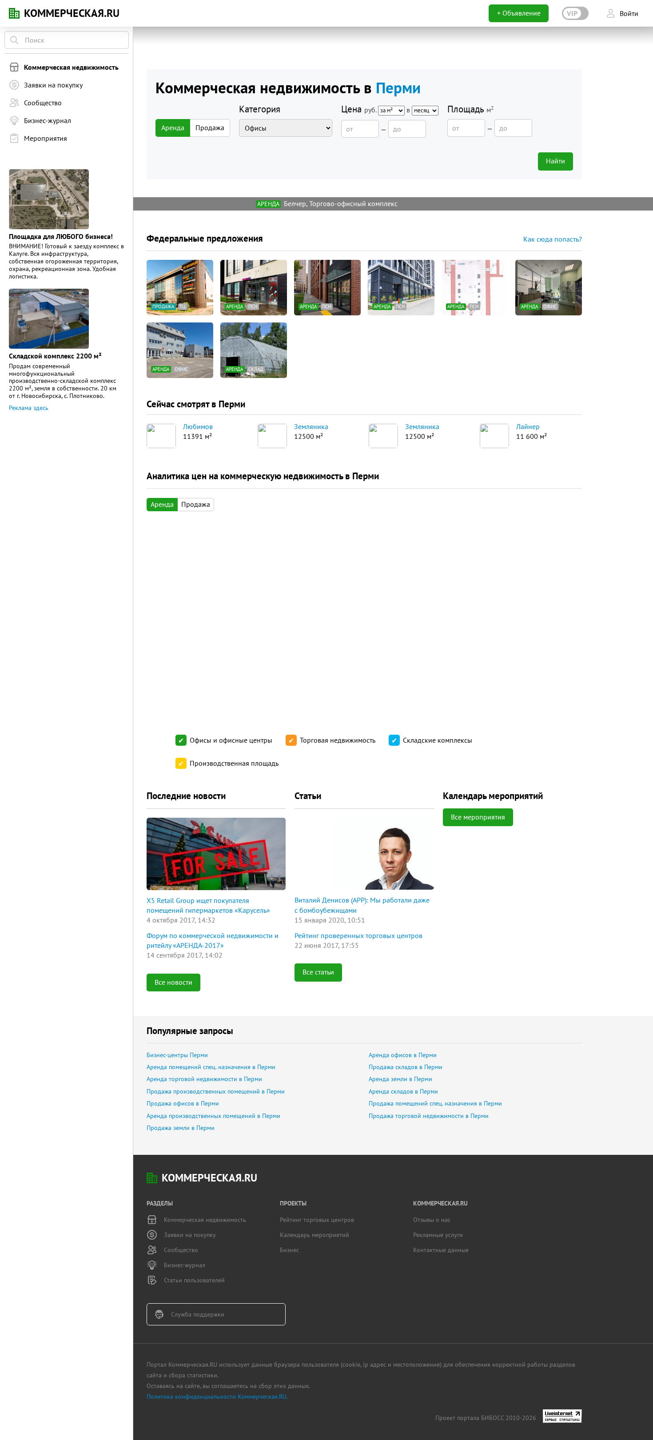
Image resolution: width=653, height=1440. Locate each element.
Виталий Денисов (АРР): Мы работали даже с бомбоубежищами (362, 904)
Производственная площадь (234, 763)
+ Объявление (519, 12)
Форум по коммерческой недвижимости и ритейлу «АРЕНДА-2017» (213, 940)
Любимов (198, 427)
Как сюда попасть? (552, 239)
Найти (555, 160)
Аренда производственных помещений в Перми (213, 1116)
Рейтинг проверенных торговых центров (358, 935)
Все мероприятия (478, 816)
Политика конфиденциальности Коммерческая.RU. (217, 1396)
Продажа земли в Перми (181, 1128)
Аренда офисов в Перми (403, 1055)
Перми (398, 87)
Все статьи (318, 971)
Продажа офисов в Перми (183, 1103)
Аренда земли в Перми (400, 1079)
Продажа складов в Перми (405, 1067)
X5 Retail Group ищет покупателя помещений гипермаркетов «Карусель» (208, 905)
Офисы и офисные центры (231, 740)
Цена (376, 109)
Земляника (311, 427)
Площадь (470, 109)
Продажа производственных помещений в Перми (216, 1091)
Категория (259, 109)
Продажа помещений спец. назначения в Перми (435, 1103)
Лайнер (528, 427)
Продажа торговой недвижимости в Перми (429, 1116)
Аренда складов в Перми (403, 1091)
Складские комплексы (437, 740)
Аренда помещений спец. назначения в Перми (211, 1067)
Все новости (173, 982)
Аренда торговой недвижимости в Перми (204, 1079)
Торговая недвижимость (337, 740)
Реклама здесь (28, 408)
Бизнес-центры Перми (177, 1055)
